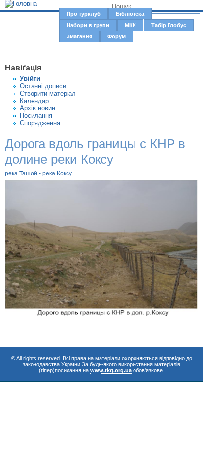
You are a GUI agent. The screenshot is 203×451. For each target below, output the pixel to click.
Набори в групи (88, 25)
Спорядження (40, 123)
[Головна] (21, 4)
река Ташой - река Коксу (38, 173)
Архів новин (37, 108)
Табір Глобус (168, 25)
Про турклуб (84, 14)
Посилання (36, 115)
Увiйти (30, 78)
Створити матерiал (48, 93)
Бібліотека (130, 14)
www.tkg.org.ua (111, 370)
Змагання (79, 36)
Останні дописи (43, 86)
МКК (130, 25)
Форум (116, 36)
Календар (34, 100)
